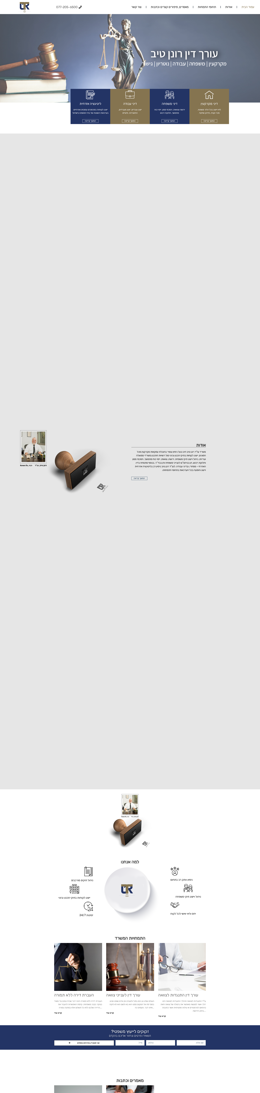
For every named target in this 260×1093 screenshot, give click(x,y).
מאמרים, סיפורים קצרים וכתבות (169, 7)
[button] (209, 121)
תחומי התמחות (207, 7)
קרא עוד (162, 1016)
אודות (228, 7)
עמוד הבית (247, 7)
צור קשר (136, 7)
